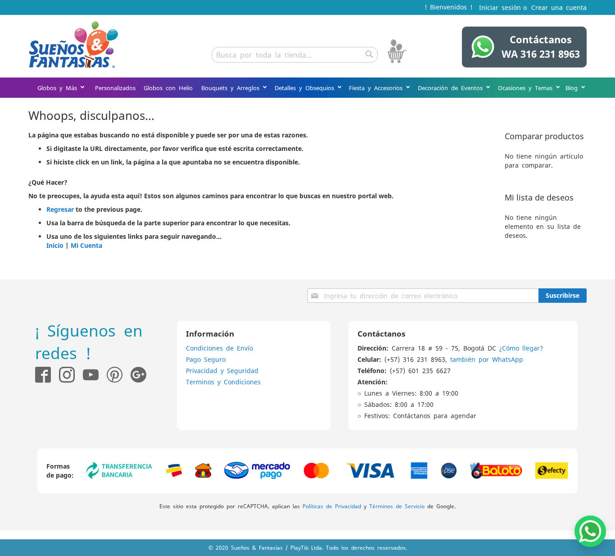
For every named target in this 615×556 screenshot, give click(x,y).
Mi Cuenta (86, 245)
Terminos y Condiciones (223, 381)
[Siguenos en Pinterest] (119, 375)
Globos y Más (58, 88)
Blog (573, 88)
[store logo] (73, 44)
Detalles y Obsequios (306, 88)
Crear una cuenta (559, 7)
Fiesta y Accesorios (377, 88)
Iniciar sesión (500, 7)
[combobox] (295, 55)
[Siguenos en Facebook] (43, 375)
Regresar (60, 209)
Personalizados (115, 88)
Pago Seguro (206, 359)
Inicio (54, 245)
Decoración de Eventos (452, 88)
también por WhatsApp (486, 359)
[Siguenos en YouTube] (91, 375)
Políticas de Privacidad (332, 506)
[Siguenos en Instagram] (63, 375)
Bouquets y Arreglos (231, 88)
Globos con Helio (168, 88)
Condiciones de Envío (219, 348)
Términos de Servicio (397, 506)
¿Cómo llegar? (521, 348)
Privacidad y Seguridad (222, 370)
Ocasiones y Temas (527, 88)
